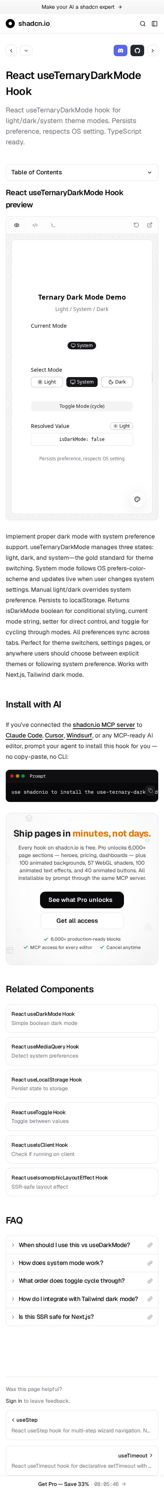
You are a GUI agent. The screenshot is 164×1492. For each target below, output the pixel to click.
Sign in (14, 1400)
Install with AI (33, 704)
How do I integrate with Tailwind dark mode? (78, 1299)
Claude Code (24, 735)
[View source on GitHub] (137, 50)
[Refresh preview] (136, 225)
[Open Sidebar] (155, 23)
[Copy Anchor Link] (154, 198)
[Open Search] (142, 23)
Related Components (49, 989)
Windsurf (79, 735)
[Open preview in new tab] (149, 225)
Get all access (77, 921)
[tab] (16, 225)
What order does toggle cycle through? (72, 1281)
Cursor (54, 735)
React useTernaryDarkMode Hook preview (65, 199)
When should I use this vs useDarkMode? (74, 1245)
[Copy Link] (150, 1245)
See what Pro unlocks (80, 900)
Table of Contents (36, 172)
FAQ (14, 1220)
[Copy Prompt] (150, 791)
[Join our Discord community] (121, 50)
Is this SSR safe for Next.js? (56, 1317)
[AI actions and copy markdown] (26, 50)
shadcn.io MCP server (104, 725)
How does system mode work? (61, 1263)
